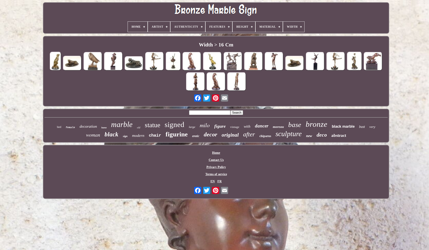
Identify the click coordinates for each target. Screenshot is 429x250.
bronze (316, 124)
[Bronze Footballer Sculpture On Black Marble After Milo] (233, 62)
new (309, 136)
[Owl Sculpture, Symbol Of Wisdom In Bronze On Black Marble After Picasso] (93, 62)
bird (59, 127)
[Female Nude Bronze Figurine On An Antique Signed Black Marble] (236, 82)
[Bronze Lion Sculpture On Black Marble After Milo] (373, 62)
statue (152, 125)
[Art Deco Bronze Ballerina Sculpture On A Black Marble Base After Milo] (154, 62)
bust (362, 127)
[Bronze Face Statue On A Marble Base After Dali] (113, 62)
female (70, 127)
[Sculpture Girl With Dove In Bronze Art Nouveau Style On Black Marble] (195, 82)
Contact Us (216, 160)
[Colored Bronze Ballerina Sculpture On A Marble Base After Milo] (173, 61)
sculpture (288, 134)
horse (104, 127)
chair (155, 135)
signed (174, 125)
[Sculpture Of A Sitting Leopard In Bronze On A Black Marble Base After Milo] (295, 63)
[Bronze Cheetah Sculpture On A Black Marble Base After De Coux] (55, 61)
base (294, 125)
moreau (278, 127)
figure (220, 126)
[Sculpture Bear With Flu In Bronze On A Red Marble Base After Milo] (253, 62)
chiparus (265, 136)
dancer (261, 126)
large (192, 127)
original (230, 135)
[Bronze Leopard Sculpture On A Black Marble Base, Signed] (134, 64)
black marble (343, 126)
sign (125, 136)
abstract (338, 135)
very (372, 127)
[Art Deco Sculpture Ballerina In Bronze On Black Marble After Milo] (336, 62)
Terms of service (216, 174)
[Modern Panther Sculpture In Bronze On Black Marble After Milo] (216, 82)
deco (322, 135)
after (249, 134)
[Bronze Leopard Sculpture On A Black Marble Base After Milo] (72, 63)
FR (219, 181)
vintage (234, 127)
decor (210, 134)
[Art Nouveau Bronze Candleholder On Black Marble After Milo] (354, 61)
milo (205, 125)
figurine (177, 134)
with (247, 126)
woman (93, 134)
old (138, 127)
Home (216, 152)
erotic (195, 136)
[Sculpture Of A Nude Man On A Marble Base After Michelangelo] (274, 62)
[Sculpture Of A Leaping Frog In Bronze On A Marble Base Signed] (212, 62)
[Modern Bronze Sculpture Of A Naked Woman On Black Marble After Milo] (315, 62)
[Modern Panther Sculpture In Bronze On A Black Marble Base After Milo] (192, 62)
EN (212, 181)
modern (138, 135)
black (111, 134)
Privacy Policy (216, 167)
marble (121, 124)
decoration (88, 126)
